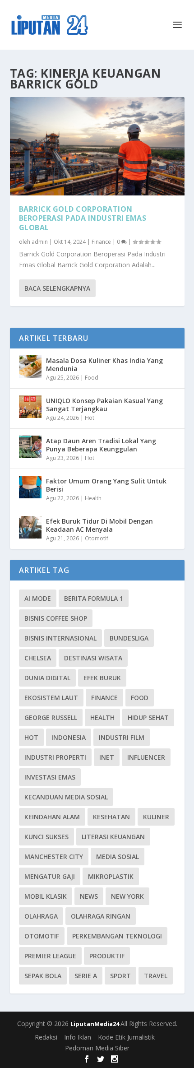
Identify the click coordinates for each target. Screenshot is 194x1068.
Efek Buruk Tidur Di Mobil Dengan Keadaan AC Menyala (99, 525)
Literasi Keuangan (113, 836)
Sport (120, 975)
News (89, 896)
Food (91, 377)
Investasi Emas (49, 777)
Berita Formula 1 (93, 598)
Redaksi (46, 1037)
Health (93, 498)
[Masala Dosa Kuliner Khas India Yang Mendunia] (30, 366)
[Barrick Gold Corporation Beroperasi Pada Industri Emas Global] (97, 146)
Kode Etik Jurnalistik (126, 1037)
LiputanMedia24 (95, 1024)
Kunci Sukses (46, 836)
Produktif (107, 956)
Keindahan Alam (52, 817)
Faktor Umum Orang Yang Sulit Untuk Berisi (106, 485)
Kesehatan (111, 817)
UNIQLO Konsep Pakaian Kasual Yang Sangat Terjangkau (104, 404)
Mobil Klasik (45, 896)
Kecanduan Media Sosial (66, 797)
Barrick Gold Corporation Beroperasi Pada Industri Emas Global (83, 218)
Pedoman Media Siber (97, 1048)
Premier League (50, 956)
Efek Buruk (102, 677)
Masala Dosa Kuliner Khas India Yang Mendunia (104, 364)
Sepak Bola (42, 975)
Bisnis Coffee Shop (55, 618)
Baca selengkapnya (57, 288)
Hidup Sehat (148, 717)
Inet (106, 757)
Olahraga (41, 916)
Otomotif (96, 538)
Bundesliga (129, 638)
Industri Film (121, 737)
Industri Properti (55, 757)
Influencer (146, 757)
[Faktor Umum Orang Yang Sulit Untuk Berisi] (30, 487)
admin (40, 242)
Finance (101, 242)
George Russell (50, 717)
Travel (155, 975)
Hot (89, 418)
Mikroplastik (111, 876)
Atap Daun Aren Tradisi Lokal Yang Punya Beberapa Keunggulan (101, 444)
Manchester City (53, 856)
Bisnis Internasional (60, 638)
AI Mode (37, 598)
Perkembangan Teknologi (117, 936)
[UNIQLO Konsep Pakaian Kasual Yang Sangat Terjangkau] (30, 406)
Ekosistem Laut (51, 697)
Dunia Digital (47, 677)
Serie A (85, 975)
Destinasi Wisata (93, 658)
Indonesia (68, 737)
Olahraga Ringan (100, 916)
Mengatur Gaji (49, 876)
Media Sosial (117, 856)
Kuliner (156, 817)
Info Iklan (77, 1037)
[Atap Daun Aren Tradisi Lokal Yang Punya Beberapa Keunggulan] (30, 447)
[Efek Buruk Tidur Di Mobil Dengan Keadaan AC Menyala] (30, 527)
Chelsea (37, 658)
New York (127, 896)
